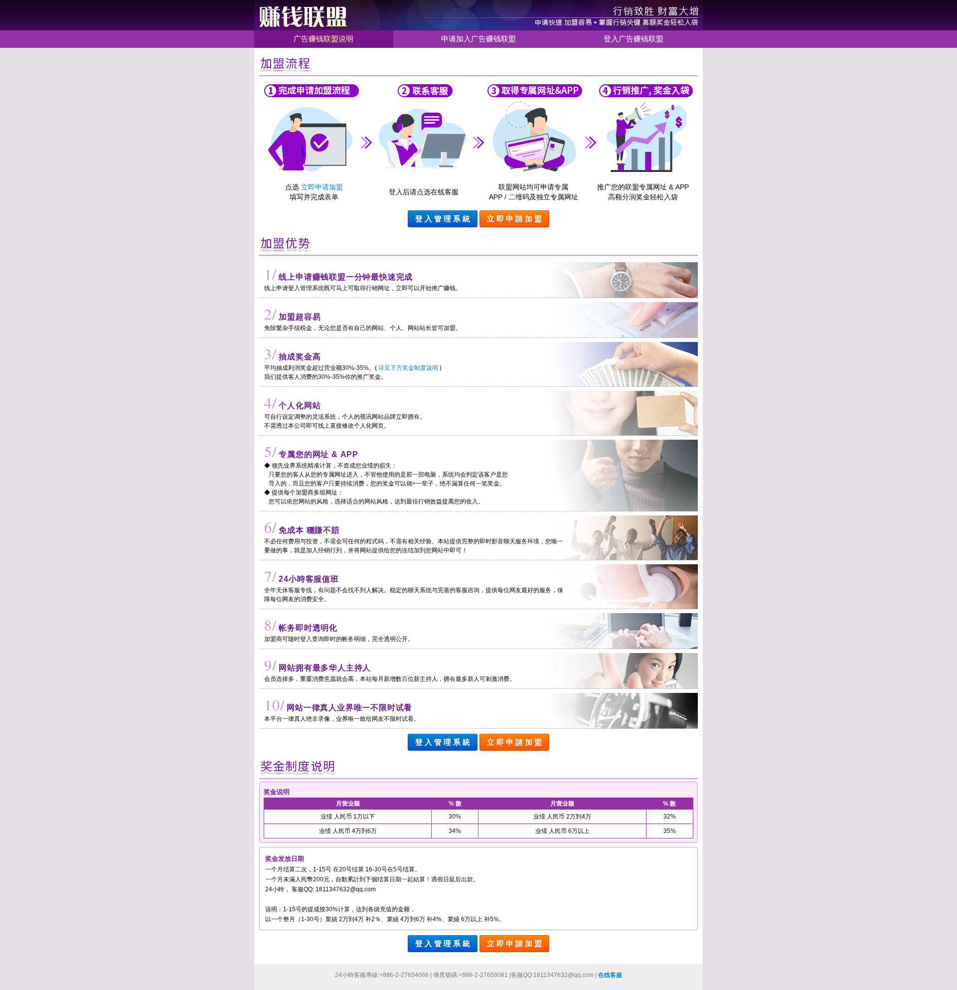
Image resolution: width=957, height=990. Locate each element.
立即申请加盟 (322, 187)
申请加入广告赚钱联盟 (478, 38)
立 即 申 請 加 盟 (514, 218)
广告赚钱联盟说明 (323, 38)
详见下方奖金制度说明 (408, 367)
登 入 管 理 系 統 (442, 218)
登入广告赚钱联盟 (633, 38)
